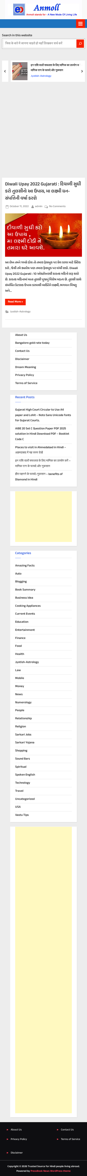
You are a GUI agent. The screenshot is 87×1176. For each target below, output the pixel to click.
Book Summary (25, 589)
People (19, 710)
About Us (21, 335)
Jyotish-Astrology (37, 76)
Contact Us (22, 351)
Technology (22, 783)
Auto (18, 574)
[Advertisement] (43, 127)
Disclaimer (22, 359)
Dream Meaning (25, 367)
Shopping (21, 750)
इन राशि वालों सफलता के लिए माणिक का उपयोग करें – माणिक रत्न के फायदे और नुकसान (53, 68)
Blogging (21, 581)
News (19, 694)
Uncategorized (25, 799)
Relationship (23, 718)
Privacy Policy (24, 375)
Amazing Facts (25, 565)
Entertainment (25, 630)
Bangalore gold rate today (32, 343)
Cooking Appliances (28, 606)
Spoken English (25, 775)
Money (19, 686)
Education (21, 622)
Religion (20, 726)
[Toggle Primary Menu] (80, 23)
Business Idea (24, 598)
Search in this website (17, 35)
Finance (20, 638)
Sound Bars (22, 759)
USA (18, 807)
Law (18, 670)
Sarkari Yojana (24, 742)
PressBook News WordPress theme (51, 1171)
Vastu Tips (22, 815)
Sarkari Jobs (23, 734)
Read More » (17, 302)
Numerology (23, 702)
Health (19, 654)
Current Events (25, 614)
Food (18, 646)
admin (38, 206)
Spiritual (21, 767)
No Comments (57, 206)
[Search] (80, 43)
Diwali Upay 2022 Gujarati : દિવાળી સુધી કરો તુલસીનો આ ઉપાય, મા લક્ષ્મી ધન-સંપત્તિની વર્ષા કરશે (43, 191)
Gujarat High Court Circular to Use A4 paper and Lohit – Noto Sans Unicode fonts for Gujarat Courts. (43, 415)
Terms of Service (26, 383)
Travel (19, 791)
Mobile (19, 678)
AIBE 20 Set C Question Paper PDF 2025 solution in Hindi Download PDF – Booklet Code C (42, 434)
